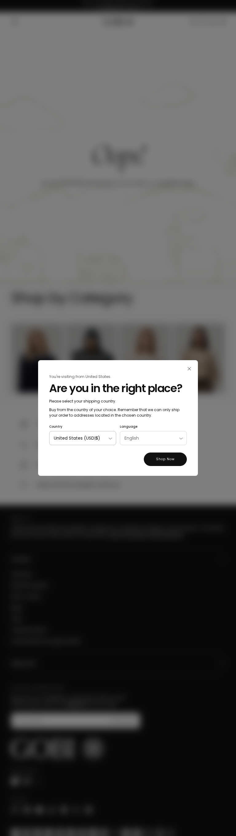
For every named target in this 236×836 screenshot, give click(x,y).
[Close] (189, 369)
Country (55, 426)
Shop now (165, 459)
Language (128, 426)
